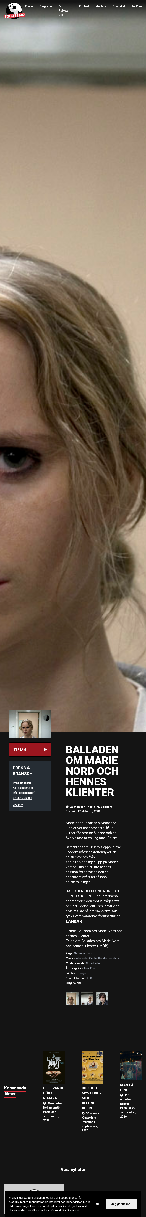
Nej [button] (98, 1204)
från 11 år (90, 968)
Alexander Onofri (83, 953)
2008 (90, 978)
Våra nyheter (73, 1169)
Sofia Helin (93, 963)
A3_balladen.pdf (23, 788)
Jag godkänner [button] (121, 1204)
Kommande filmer (15, 1091)
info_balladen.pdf (24, 793)
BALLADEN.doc (22, 797)
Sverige (81, 973)
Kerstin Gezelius (108, 958)
